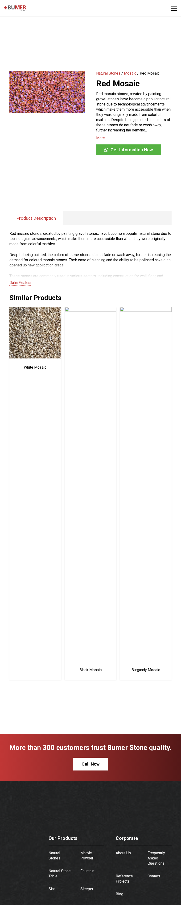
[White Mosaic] (35, 309)
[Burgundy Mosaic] (146, 309)
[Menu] (174, 8)
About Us (123, 853)
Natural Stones (108, 73)
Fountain (87, 871)
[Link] (15, 8)
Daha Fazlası (20, 282)
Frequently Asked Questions (156, 858)
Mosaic (130, 73)
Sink (52, 889)
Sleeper (86, 889)
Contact (154, 876)
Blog (119, 894)
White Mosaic (35, 367)
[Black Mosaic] (90, 309)
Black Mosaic (90, 670)
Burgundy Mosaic (146, 670)
